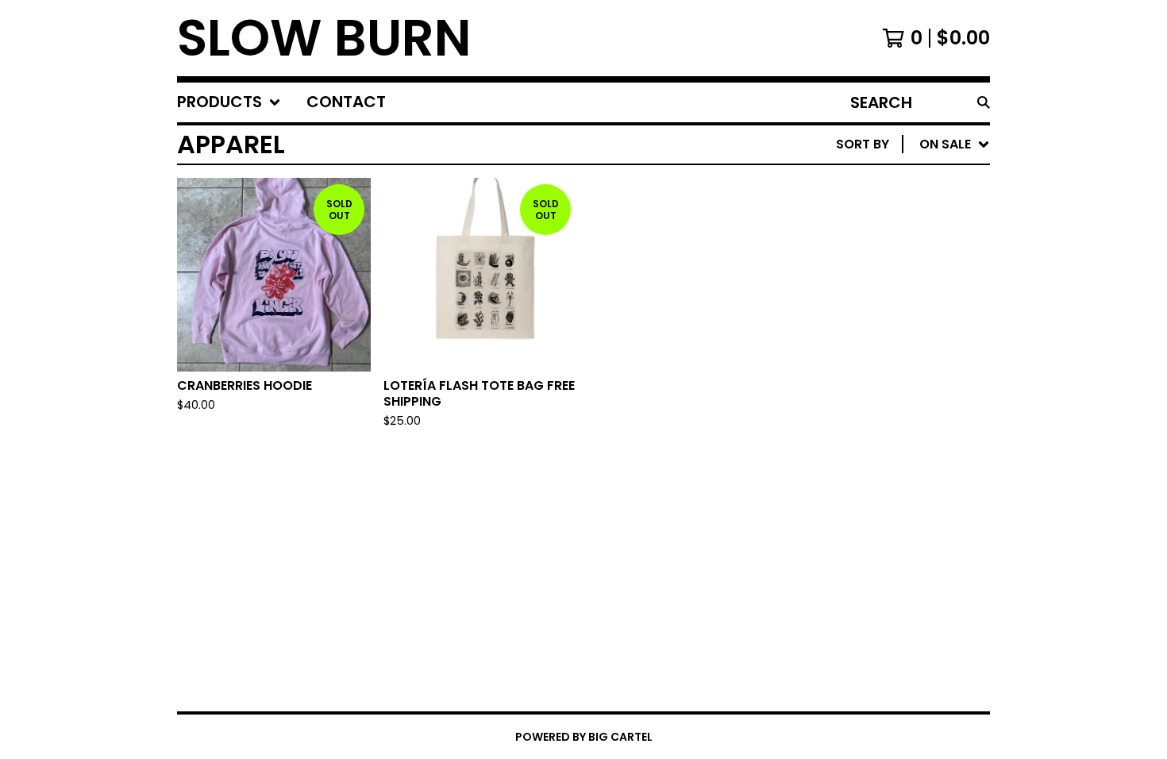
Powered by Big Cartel (584, 737)
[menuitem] (229, 102)
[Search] (983, 102)
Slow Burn (324, 38)
